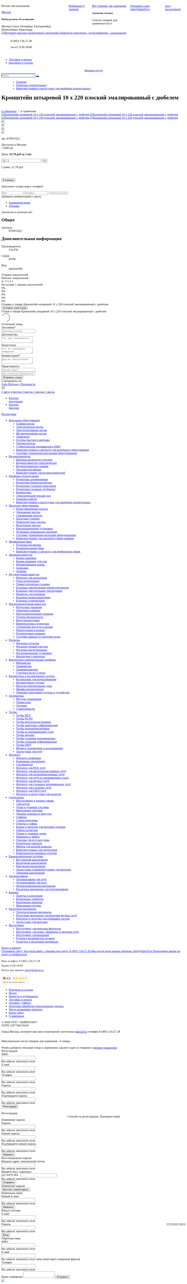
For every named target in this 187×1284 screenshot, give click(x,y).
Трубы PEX (23, 715)
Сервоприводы (25, 708)
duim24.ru (81, 1031)
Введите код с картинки (16, 1171)
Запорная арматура (20, 554)
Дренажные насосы (28, 512)
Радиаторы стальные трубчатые (35, 489)
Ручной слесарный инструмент (35, 938)
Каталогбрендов (14, 406)
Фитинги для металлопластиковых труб (41, 771)
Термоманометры (27, 669)
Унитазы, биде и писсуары (32, 840)
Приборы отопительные (24, 476)
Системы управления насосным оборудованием (46, 535)
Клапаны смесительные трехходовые (39, 590)
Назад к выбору (11, 947)
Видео (13, 993)
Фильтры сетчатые (27, 643)
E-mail (5, 1064)
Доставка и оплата (20, 59)
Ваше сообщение (12, 1276)
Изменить (8, 1154)
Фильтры (14, 640)
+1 (44, 160)
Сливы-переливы (27, 820)
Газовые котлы (25, 423)
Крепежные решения (29, 902)
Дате (4, 384)
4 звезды (16, 391)
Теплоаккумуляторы (28, 469)
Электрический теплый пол (33, 495)
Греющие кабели (26, 499)
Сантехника (16, 797)
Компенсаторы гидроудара (32, 623)
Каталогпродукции (16, 400)
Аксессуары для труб (29, 751)
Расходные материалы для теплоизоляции (42, 889)
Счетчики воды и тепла (30, 672)
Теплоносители (25, 443)
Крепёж (13, 892)
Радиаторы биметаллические (34, 482)
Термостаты (23, 702)
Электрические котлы (29, 426)
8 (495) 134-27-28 (21, 40)
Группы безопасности (29, 617)
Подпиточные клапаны (30, 633)
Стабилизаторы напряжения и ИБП (38, 446)
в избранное (9, 111)
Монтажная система (28, 905)
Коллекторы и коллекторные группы (32, 676)
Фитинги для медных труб (32, 781)
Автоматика (16, 695)
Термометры (24, 666)
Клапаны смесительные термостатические (42, 587)
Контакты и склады (21, 62)
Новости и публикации (23, 996)
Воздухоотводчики (28, 620)
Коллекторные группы (30, 682)
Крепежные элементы (29, 899)
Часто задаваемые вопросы (25, 1009)
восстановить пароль (176, 1224)
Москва (6, 12)
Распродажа (8, 414)
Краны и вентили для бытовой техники (41, 826)
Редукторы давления (29, 607)
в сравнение (28, 111)
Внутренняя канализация (31, 859)
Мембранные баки (20, 541)
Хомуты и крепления (29, 895)
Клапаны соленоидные (30, 600)
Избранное (76, 7)
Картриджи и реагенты (30, 656)
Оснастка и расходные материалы (37, 941)
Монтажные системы (29, 810)
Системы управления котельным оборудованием (46, 453)
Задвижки (22, 567)
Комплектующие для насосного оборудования (45, 538)
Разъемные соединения (30, 761)
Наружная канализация (30, 866)
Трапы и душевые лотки (31, 833)
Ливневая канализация (30, 872)
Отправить (9, 1182)
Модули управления (28, 699)
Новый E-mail (10, 1196)
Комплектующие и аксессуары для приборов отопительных (53, 502)
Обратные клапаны (28, 610)
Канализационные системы (26, 856)
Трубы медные (25, 735)
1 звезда (50, 391)
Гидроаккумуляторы (28, 544)
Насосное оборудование (24, 505)
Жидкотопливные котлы (31, 433)
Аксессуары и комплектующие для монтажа (43, 869)
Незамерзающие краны (30, 564)
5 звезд (6, 391)
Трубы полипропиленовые (32, 728)
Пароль (6, 1085)
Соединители (24, 764)
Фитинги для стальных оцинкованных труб (43, 784)
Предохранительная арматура (27, 603)
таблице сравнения (105, 1047)
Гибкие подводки (27, 830)
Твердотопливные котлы (31, 430)
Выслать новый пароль (16, 1189)
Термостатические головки (33, 584)
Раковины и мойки (28, 836)
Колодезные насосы (28, 525)
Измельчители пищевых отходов (36, 853)
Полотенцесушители (29, 843)
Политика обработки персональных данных (36, 1006)
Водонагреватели (19, 456)
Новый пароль (10, 1133)
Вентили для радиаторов (31, 577)
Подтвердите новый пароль (18, 1143)
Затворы (21, 571)
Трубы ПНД (23, 744)
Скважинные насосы (29, 515)
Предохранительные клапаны (34, 613)
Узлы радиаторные (27, 581)
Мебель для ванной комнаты (34, 846)
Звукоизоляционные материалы (36, 885)
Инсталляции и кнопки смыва (35, 800)
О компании (16, 1016)
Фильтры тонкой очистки (32, 646)
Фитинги (14, 754)
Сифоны (21, 817)
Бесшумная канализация (31, 863)
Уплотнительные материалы (33, 912)
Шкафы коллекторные (30, 689)
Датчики (21, 705)
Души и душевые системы (32, 807)
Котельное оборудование (24, 420)
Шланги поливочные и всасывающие (39, 748)
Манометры (23, 662)
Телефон (6, 1075)
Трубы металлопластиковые (33, 722)
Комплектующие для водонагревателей (40, 472)
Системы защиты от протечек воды (38, 636)
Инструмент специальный (32, 935)
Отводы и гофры (26, 823)
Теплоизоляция (18, 876)
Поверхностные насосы (31, 522)
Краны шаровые (26, 558)
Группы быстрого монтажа (33, 440)
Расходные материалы (22, 908)
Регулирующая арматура (24, 574)
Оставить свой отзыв (14, 308)
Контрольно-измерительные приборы (32, 659)
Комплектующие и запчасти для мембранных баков (48, 551)
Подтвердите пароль (14, 1095)
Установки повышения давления (36, 531)
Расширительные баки (30, 548)
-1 (4, 160)
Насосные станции (28, 518)
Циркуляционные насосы (32, 508)
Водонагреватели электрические (36, 462)
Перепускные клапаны (30, 630)
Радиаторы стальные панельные (36, 485)
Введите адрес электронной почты (23, 1161)
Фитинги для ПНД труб (31, 790)
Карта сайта (16, 1012)
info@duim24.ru (34, 970)
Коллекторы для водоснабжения (36, 679)
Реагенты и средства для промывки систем (43, 918)
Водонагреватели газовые (32, 466)
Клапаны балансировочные (33, 597)
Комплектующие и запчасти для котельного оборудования (52, 449)
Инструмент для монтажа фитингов (38, 928)
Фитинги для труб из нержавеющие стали (42, 777)
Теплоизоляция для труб (31, 879)
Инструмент (16, 925)
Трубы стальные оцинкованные (36, 738)
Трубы (13, 712)
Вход (6, 1235)
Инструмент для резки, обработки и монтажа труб (47, 931)
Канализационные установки (34, 528)
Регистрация (10, 1106)
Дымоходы (23, 436)
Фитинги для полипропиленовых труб (40, 774)
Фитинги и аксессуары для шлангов (38, 794)
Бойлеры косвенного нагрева (34, 459)
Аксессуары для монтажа (31, 922)
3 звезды (27, 391)
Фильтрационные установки (34, 653)
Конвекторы (23, 492)
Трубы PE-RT (24, 718)
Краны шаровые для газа (31, 561)
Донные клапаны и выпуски (34, 813)
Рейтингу (14, 384)
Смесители (23, 803)
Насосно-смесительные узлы (34, 685)
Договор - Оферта (20, 1002)
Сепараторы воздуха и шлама (34, 626)
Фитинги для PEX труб (30, 767)
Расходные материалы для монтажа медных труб (46, 915)
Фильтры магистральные (31, 649)
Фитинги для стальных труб (33, 787)
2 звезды (39, 391)
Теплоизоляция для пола (31, 882)
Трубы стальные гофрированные (36, 741)
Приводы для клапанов (30, 594)
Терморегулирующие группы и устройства (43, 692)
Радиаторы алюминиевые (32, 479)
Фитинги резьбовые (28, 758)
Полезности (28, 384)
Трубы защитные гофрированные (37, 725)
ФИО (4, 1054)
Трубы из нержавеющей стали (35, 731)
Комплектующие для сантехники (36, 849)
